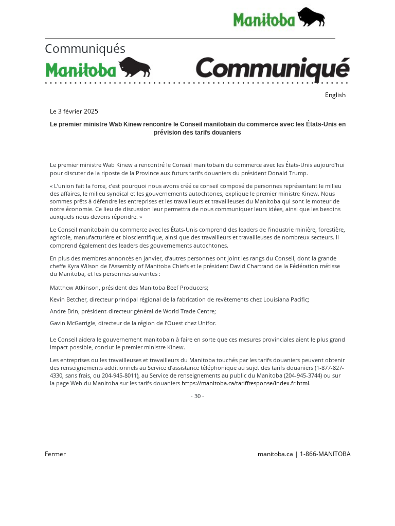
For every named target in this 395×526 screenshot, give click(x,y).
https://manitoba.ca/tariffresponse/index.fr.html (245, 383)
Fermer (55, 453)
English (335, 94)
